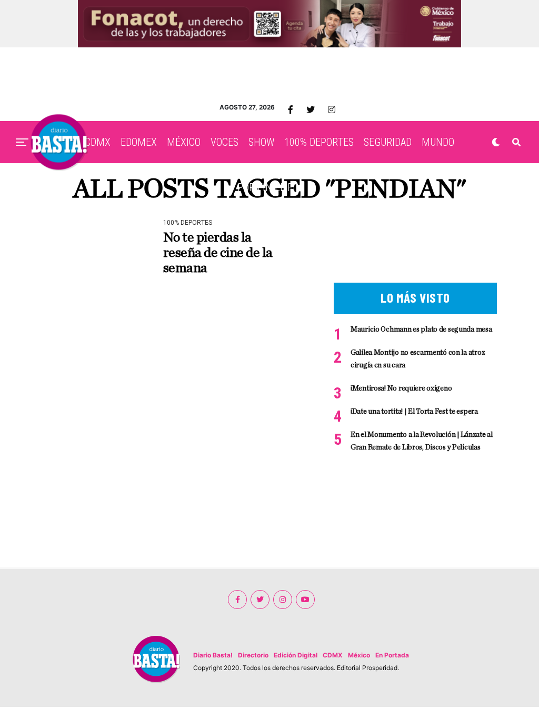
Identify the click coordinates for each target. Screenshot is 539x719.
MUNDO (438, 142)
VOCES (224, 142)
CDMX (98, 142)
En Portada (392, 655)
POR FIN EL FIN (269, 187)
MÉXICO (184, 142)
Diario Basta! (213, 655)
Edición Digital (295, 655)
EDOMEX (139, 142)
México (359, 655)
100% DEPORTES (319, 142)
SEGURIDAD (388, 142)
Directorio (253, 655)
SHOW (261, 142)
